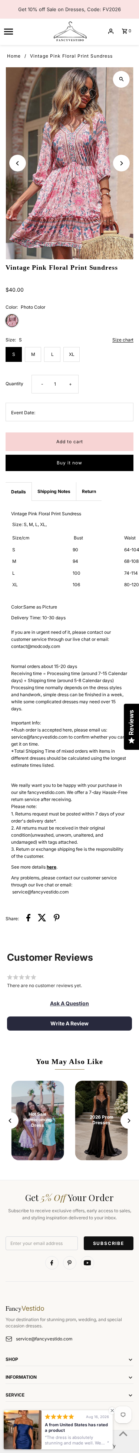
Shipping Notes (53, 491)
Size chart (122, 340)
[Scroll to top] (123, 1433)
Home (14, 56)
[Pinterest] (69, 1262)
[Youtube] (87, 1262)
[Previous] (17, 163)
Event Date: (23, 412)
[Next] (121, 163)
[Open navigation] (25, 31)
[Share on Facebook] (28, 918)
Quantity (14, 383)
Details (18, 491)
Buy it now (69, 463)
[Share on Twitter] (42, 918)
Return (89, 491)
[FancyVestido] (69, 31)
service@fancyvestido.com (44, 1339)
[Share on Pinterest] (57, 918)
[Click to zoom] (121, 79)
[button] (69, 1003)
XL (72, 354)
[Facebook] (52, 1262)
